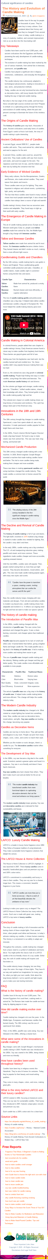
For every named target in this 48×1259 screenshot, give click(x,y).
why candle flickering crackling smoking (20, 1198)
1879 (25, 537)
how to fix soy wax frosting (15, 1171)
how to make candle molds (15, 1178)
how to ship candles (12, 1168)
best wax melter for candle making (18, 1191)
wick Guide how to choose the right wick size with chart (25, 1175)
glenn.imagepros (39, 16)
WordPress (16, 1257)
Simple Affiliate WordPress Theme (32, 1257)
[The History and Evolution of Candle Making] (9, 34)
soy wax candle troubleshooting (17, 1188)
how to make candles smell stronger (18, 1165)
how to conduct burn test (14, 1194)
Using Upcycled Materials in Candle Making (21, 1217)
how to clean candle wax (14, 1181)
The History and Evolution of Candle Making (23, 10)
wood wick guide (11, 1161)
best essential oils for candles (16, 1158)
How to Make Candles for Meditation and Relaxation (24, 1214)
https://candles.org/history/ (15, 1128)
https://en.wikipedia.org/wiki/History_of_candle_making (25, 1121)
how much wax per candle (14, 1201)
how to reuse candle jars (14, 1184)
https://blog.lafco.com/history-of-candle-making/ (22, 1134)
